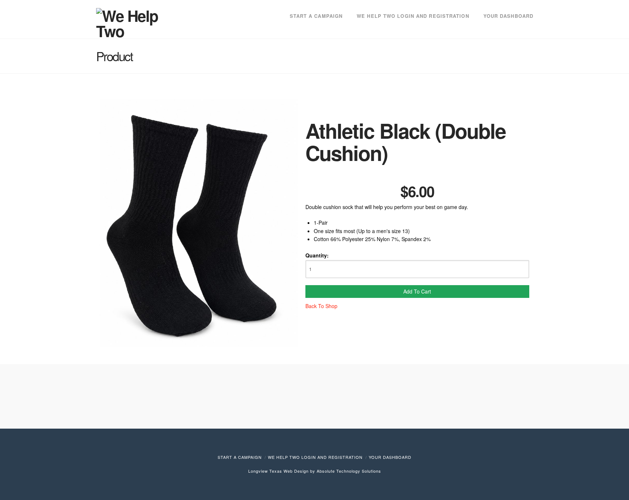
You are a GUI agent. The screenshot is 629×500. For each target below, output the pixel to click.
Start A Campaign (240, 457)
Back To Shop (321, 306)
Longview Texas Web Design (278, 471)
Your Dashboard (390, 457)
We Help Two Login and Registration (315, 457)
